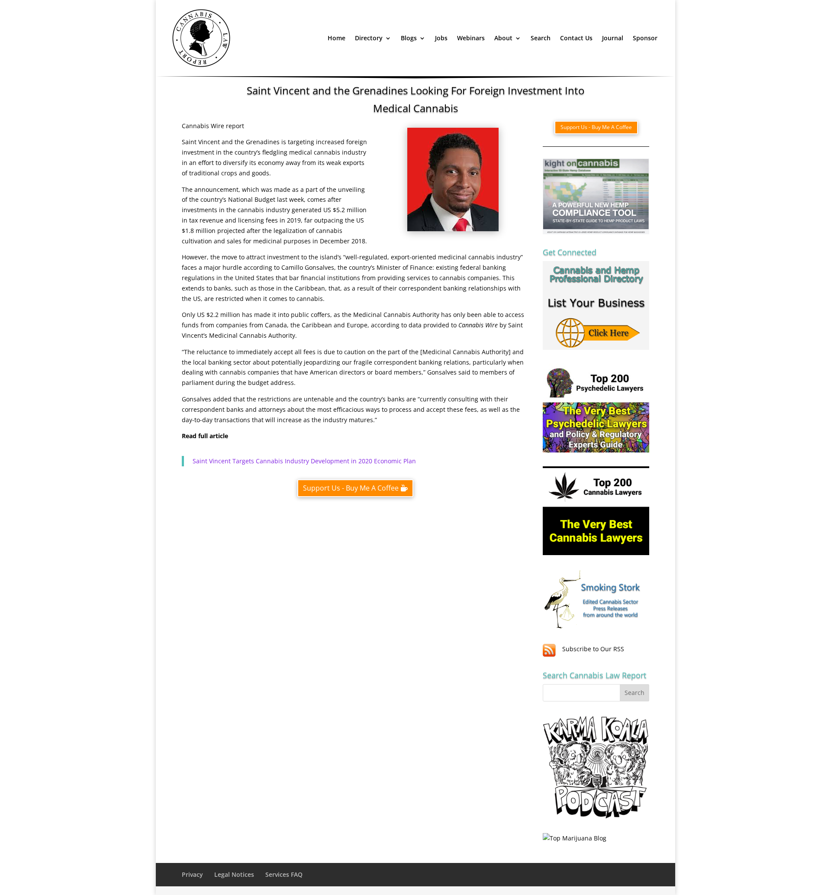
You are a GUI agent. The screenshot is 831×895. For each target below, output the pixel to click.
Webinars (471, 38)
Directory (369, 38)
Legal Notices (234, 874)
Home (336, 38)
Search (541, 38)
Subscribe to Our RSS (593, 649)
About (503, 38)
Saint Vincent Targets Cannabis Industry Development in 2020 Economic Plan (304, 461)
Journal (612, 38)
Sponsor (645, 38)
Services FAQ (284, 874)
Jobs (441, 38)
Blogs (409, 38)
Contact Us (576, 38)
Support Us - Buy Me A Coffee (351, 488)
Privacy (192, 874)
